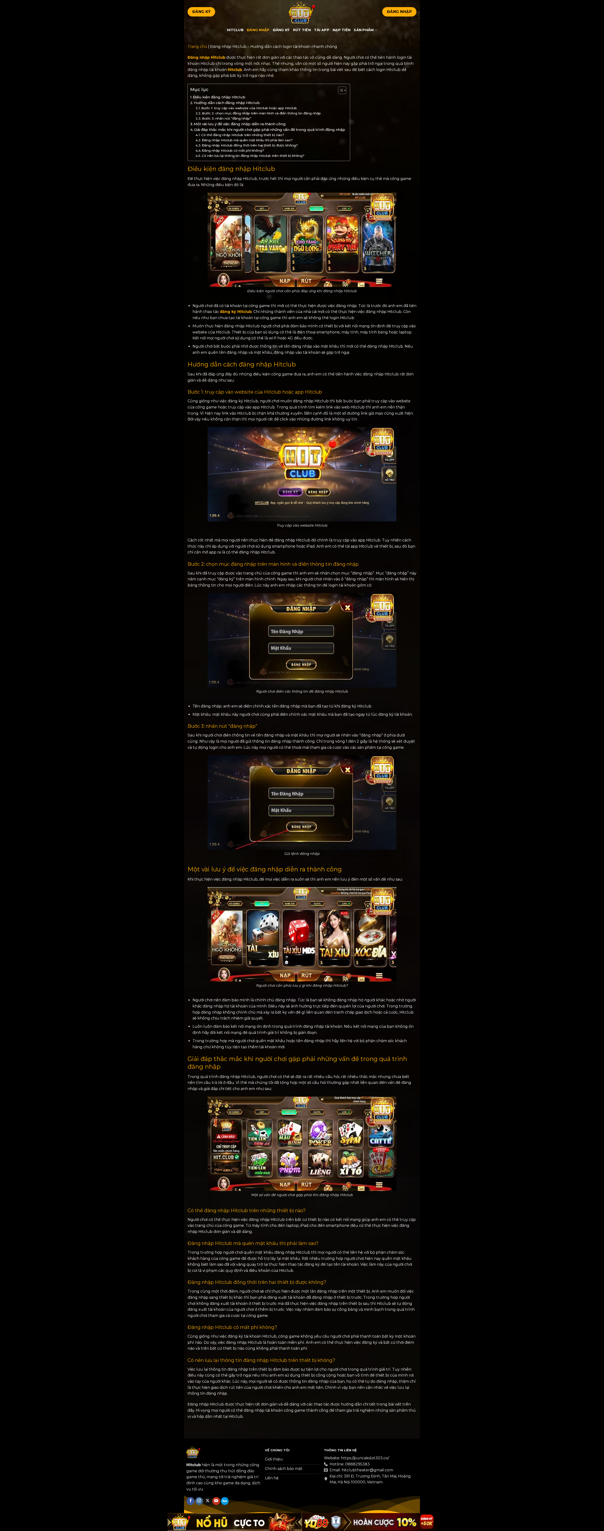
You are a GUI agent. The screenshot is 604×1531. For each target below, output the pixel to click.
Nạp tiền (341, 30)
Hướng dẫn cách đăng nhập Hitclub (227, 102)
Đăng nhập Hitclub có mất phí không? (233, 150)
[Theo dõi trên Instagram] (199, 1501)
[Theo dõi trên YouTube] (216, 1501)
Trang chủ (197, 46)
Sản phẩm (364, 30)
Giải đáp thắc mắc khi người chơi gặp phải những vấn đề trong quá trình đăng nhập (269, 129)
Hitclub (235, 30)
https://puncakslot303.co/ (365, 1458)
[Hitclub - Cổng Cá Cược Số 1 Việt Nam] (302, 12)
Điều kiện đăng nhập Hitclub (219, 97)
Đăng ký (281, 30)
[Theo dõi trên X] (208, 1501)
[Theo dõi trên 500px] (225, 1501)
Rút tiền (302, 30)
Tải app (321, 30)
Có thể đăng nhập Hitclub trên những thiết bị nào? (243, 135)
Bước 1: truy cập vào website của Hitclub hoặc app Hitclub (249, 108)
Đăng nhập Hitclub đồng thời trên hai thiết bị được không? (250, 145)
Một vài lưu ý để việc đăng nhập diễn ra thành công (240, 124)
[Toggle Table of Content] (340, 90)
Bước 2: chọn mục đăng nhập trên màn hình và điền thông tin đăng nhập (261, 113)
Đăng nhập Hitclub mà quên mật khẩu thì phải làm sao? (248, 140)
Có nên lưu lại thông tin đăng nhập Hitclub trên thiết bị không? (253, 156)
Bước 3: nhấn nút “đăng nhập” (226, 118)
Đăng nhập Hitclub (206, 57)
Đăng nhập (258, 30)
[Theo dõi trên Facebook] (190, 1501)
